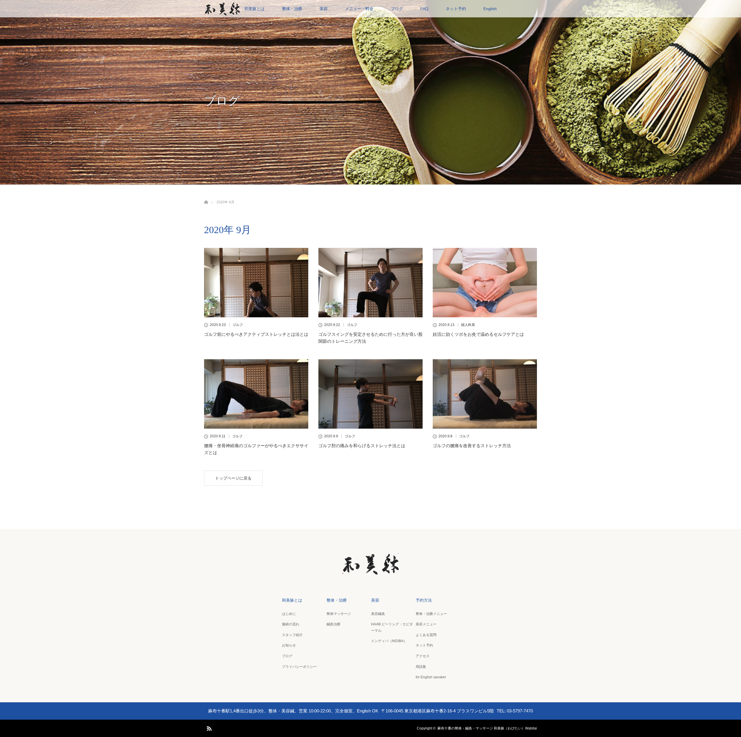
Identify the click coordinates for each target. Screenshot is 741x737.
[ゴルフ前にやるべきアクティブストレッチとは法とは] (256, 282)
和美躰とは (254, 8)
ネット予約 (456, 8)
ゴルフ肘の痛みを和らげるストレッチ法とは (361, 445)
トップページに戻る (233, 478)
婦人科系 (468, 325)
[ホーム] (206, 195)
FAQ (424, 8)
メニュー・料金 (359, 8)
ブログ (397, 8)
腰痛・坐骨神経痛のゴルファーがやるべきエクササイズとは (256, 449)
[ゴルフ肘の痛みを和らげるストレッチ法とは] (370, 394)
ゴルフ (237, 325)
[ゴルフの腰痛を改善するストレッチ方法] (485, 394)
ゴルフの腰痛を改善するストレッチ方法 (472, 445)
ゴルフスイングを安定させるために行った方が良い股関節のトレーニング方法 (370, 338)
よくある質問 (426, 635)
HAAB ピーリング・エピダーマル (392, 627)
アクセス (423, 656)
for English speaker (431, 677)
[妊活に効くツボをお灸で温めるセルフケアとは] (485, 282)
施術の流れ (290, 624)
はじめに (289, 614)
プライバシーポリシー (299, 667)
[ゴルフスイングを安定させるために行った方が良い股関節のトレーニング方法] (370, 282)
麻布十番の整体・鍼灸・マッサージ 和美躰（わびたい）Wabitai (487, 728)
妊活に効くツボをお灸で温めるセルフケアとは (478, 334)
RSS (208, 727)
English (490, 8)
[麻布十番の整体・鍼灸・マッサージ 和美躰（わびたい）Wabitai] (370, 571)
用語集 (421, 667)
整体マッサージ (339, 614)
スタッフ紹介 (292, 635)
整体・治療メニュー (431, 614)
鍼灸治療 (333, 624)
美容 (324, 8)
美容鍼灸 (378, 614)
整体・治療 (292, 8)
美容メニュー (426, 624)
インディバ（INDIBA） (389, 641)
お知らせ (289, 645)
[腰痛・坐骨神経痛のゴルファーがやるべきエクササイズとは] (256, 394)
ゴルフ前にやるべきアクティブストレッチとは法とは (256, 334)
